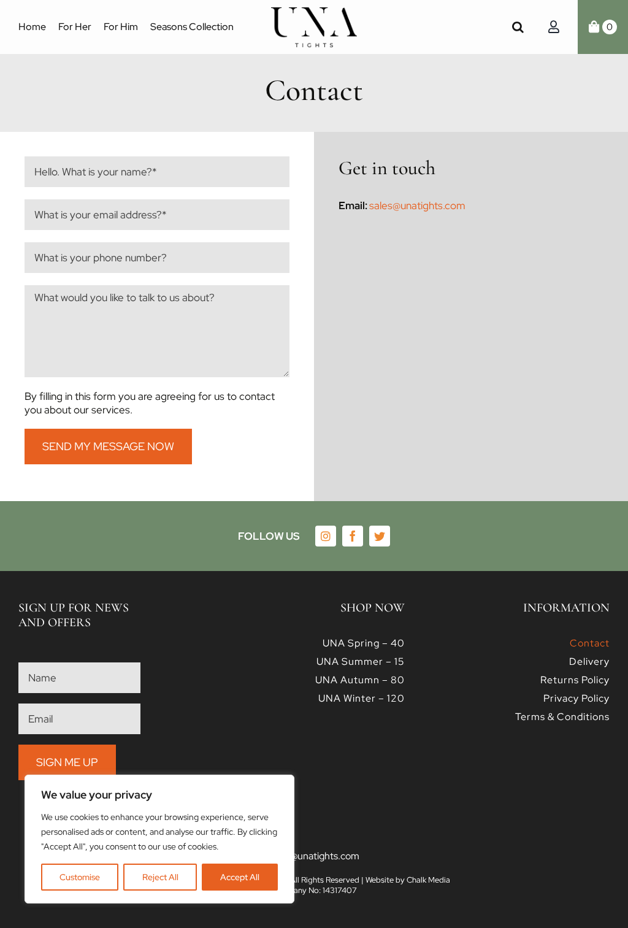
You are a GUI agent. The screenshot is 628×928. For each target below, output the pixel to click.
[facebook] (352, 536)
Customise (79, 877)
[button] (518, 27)
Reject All (160, 877)
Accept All (239, 877)
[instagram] (325, 536)
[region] (159, 839)
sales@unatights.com (417, 205)
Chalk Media (428, 880)
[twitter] (379, 536)
